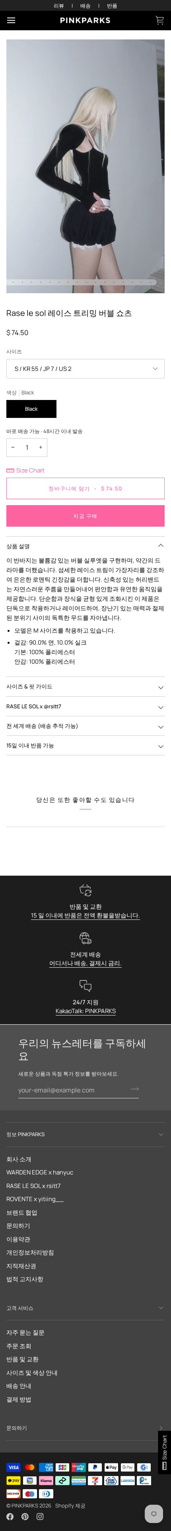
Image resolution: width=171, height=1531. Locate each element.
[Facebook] (10, 1516)
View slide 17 (132, 282)
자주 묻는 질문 (25, 1332)
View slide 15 (114, 282)
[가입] (132, 1089)
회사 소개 (18, 1159)
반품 (112, 5)
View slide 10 (68, 282)
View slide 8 (50, 282)
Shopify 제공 (70, 1505)
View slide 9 (59, 282)
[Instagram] (40, 1516)
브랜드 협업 (21, 1212)
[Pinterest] (25, 1516)
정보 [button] (25, 1134)
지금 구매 (85, 515)
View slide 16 (123, 282)
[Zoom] (21, 278)
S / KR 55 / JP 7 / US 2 (43, 369)
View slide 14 (104, 282)
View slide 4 (13, 282)
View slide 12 (86, 282)
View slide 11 (77, 282)
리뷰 (59, 5)
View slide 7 (40, 282)
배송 (85, 5)
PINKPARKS (25, 1505)
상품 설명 (18, 546)
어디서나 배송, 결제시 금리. (85, 963)
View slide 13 (95, 282)
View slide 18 (141, 282)
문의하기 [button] (16, 1427)
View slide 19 (150, 282)
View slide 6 (31, 282)
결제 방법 (18, 1399)
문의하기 (18, 1225)
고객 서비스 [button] (19, 1307)
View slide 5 (22, 282)
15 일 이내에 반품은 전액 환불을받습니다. (85, 915)
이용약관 (18, 1239)
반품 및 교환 (22, 1359)
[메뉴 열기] (18, 20)
